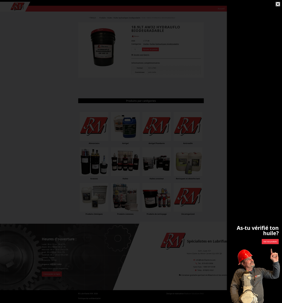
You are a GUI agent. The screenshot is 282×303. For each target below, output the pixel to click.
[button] (278, 4)
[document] (141, 151)
